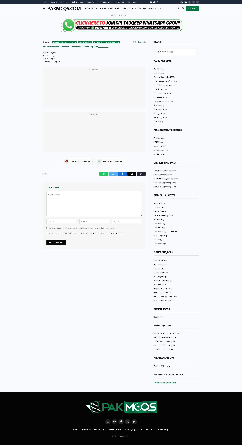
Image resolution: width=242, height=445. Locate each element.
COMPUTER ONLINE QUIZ (165, 349)
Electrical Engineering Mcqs (165, 170)
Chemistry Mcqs (160, 109)
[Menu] (44, 8)
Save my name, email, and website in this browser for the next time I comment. (81, 228)
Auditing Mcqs (159, 154)
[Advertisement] (94, 89)
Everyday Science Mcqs (163, 101)
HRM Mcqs (158, 142)
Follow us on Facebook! (165, 382)
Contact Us (65, 2)
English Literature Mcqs (163, 288)
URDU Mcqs (159, 121)
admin (47, 42)
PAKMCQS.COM (124, 436)
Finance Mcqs (159, 138)
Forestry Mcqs (159, 268)
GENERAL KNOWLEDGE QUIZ (166, 337)
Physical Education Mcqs (164, 300)
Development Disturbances (64, 42)
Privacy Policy (119, 2)
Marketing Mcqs (160, 146)
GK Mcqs (89, 8)
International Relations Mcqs (165, 296)
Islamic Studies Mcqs (162, 93)
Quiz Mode (192, 8)
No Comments (140, 42)
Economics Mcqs (161, 272)
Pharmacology (160, 243)
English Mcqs (159, 69)
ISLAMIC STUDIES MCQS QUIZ (166, 333)
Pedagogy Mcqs (160, 117)
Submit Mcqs (132, 2)
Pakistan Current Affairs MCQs (166, 81)
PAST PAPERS (105, 2)
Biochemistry (159, 207)
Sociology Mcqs (160, 276)
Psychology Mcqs (161, 260)
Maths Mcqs (159, 73)
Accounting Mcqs (161, 150)
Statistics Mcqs (160, 284)
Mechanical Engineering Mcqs (166, 178)
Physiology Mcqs (161, 235)
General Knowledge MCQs (164, 77)
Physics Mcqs (159, 105)
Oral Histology (159, 227)
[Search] (182, 8)
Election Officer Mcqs (162, 366)
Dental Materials (160, 211)
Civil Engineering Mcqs (163, 174)
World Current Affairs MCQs (165, 85)
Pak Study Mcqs (160, 89)
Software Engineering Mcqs (165, 187)
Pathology (158, 239)
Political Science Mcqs (163, 280)
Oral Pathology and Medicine (106, 42)
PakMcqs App (77, 2)
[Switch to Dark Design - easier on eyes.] (178, 8)
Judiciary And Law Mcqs (163, 292)
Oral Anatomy (159, 223)
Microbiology (159, 219)
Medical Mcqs (85, 42)
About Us (54, 2)
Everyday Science (145, 8)
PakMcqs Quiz (91, 2)
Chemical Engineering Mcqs (165, 182)
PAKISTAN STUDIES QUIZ (164, 341)
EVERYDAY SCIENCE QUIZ (164, 345)
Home (45, 2)
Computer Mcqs (160, 97)
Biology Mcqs (159, 113)
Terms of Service (112, 233)
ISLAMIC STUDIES (128, 8)
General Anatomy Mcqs (163, 215)
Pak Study (114, 8)
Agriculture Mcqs (160, 264)
